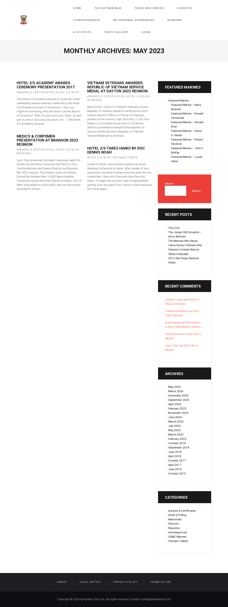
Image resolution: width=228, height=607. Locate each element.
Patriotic (173, 523)
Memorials (175, 519)
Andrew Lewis (174, 299)
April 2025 (174, 404)
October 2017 (177, 460)
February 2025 (177, 408)
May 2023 (174, 430)
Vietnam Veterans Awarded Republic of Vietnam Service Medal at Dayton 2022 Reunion (117, 87)
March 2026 (175, 391)
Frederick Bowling (176, 311)
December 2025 (178, 395)
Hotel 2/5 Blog (67, 92)
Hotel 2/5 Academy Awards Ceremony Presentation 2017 (46, 85)
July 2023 (174, 426)
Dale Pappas (173, 322)
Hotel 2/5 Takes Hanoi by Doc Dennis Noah (116, 150)
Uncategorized (177, 532)
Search (169, 183)
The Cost (174, 228)
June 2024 (175, 417)
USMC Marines (177, 536)
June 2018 (175, 452)
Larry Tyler (171, 345)
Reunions (94, 100)
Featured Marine (178, 100)
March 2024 (175, 421)
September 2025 (178, 400)
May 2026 (174, 386)
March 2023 (175, 434)
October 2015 (177, 473)
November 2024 (178, 412)
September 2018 (178, 447)
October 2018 (177, 443)
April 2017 (174, 464)
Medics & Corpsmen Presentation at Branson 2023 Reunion (47, 140)
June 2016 (175, 469)
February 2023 (177, 438)
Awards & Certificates (35, 92)
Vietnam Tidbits (125, 157)
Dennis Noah (173, 334)
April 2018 (174, 456)
